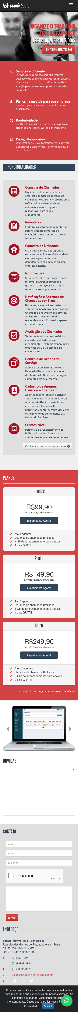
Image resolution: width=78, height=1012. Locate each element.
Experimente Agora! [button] (39, 520)
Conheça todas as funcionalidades (46, 446)
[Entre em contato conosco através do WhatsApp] (66, 1000)
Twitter (31, 981)
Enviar (12, 917)
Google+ (23, 981)
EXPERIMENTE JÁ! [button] (58, 50)
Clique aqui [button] (33, 1001)
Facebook (15, 981)
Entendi (48, 1006)
